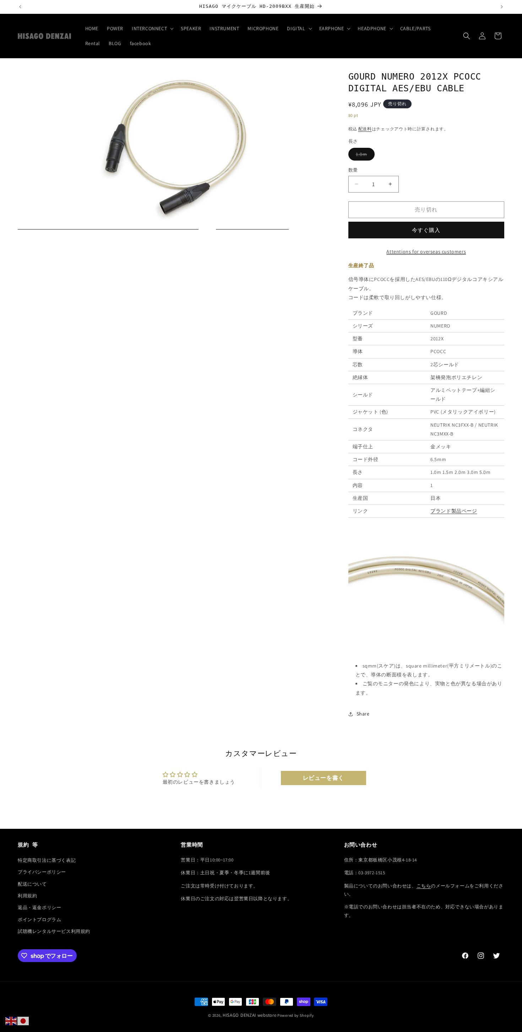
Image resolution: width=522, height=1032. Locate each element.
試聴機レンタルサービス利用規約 (54, 931)
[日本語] (23, 1020)
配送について (32, 884)
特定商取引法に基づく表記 (47, 860)
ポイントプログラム (39, 919)
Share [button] (363, 713)
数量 (353, 170)
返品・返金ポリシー (39, 907)
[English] (11, 1020)
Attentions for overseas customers (426, 251)
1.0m (364, 156)
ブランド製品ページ (453, 511)
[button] (151, 28)
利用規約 (27, 895)
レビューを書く (323, 778)
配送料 (365, 128)
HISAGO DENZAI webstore (249, 1015)
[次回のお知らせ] (502, 6)
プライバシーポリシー (42, 872)
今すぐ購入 (426, 230)
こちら (424, 885)
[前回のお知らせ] (20, 6)
